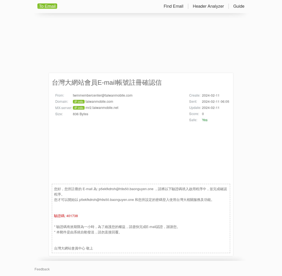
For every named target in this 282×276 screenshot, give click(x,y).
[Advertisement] (141, 43)
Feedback (42, 269)
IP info (78, 101)
